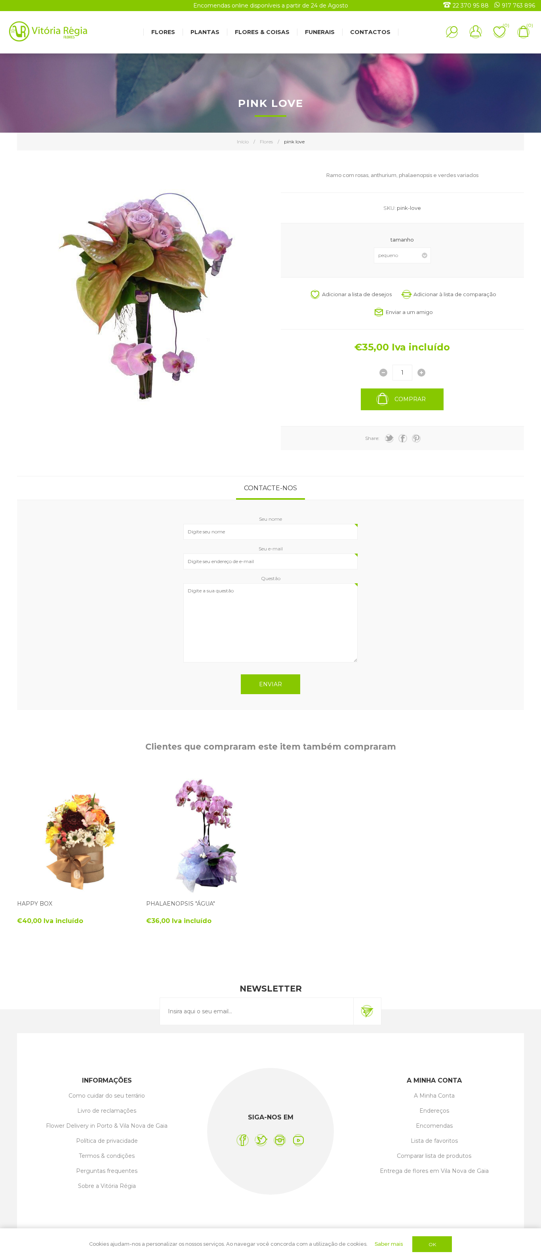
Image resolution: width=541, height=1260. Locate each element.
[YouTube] (298, 1140)
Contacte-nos (270, 488)
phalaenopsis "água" (180, 903)
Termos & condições (107, 1155)
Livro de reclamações (106, 1110)
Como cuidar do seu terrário (107, 1095)
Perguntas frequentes (106, 1170)
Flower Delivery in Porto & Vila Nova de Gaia (107, 1125)
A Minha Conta (434, 1095)
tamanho (402, 239)
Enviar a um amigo (409, 312)
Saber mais (389, 1244)
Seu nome (270, 519)
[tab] (270, 488)
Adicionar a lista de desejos (357, 294)
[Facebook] (243, 1140)
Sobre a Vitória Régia (107, 1186)
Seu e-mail (271, 549)
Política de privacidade (107, 1140)
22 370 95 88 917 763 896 (494, 5)
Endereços (434, 1110)
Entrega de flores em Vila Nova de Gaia (434, 1170)
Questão (270, 578)
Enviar (270, 684)
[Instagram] (280, 1140)
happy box (34, 903)
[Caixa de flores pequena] (76, 835)
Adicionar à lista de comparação (454, 294)
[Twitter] (261, 1140)
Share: (372, 438)
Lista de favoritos (434, 1140)
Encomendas (434, 1125)
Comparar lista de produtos (434, 1155)
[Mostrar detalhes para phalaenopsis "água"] (205, 835)
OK (432, 1244)
